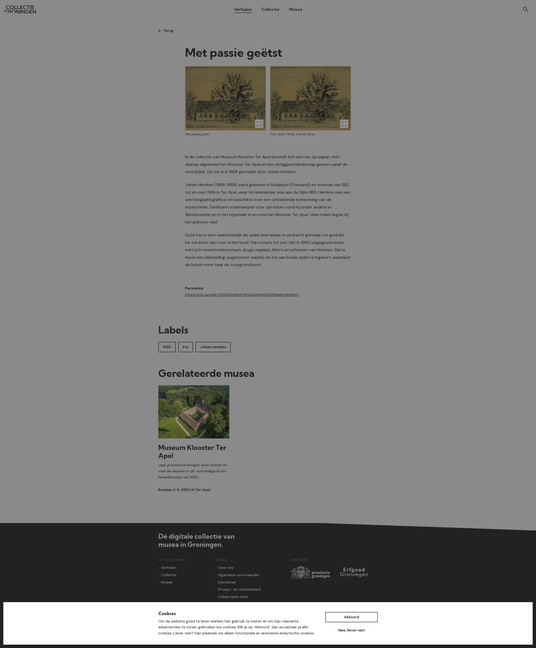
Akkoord (351, 617)
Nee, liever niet (351, 630)
